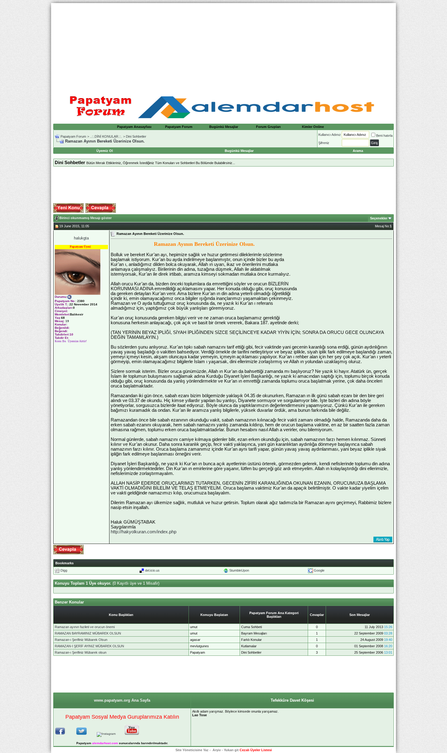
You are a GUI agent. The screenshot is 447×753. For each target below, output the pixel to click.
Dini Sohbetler (136, 136)
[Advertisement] (223, 45)
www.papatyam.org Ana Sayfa (122, 700)
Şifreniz (323, 143)
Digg (64, 570)
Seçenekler (378, 218)
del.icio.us (152, 570)
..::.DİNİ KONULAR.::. (106, 136)
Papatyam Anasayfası (134, 127)
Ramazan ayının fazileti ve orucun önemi (85, 627)
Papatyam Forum (178, 127)
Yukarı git (231, 750)
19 (67, 321)
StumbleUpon (239, 570)
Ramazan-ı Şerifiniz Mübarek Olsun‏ (81, 639)
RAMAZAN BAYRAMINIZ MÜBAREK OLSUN (88, 633)
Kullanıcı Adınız (329, 134)
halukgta (81, 238)
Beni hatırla (384, 135)
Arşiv (217, 750)
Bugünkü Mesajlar (223, 127)
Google (319, 570)
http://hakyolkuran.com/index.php (143, 531)
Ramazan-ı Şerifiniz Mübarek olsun (80, 652)
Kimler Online (313, 127)
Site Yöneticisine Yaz (192, 750)
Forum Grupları (268, 127)
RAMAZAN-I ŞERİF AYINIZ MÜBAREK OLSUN (89, 646)
